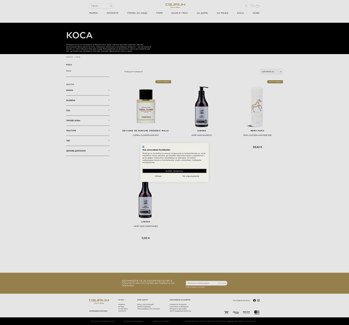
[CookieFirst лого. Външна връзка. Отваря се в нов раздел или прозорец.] (143, 147)
